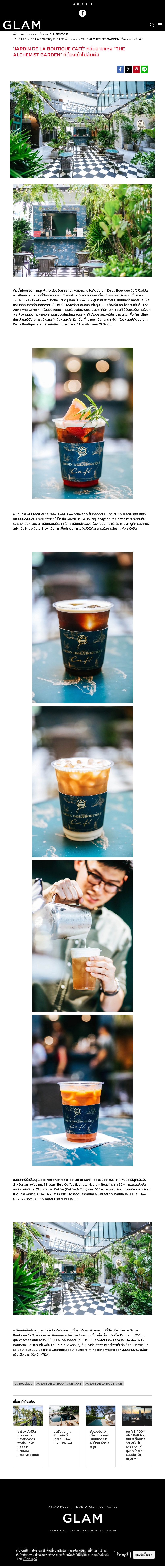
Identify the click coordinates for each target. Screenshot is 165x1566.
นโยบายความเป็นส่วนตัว (95, 1555)
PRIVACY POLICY (59, 1506)
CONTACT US (108, 1506)
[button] (151, 25)
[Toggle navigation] (159, 25)
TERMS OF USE (84, 1506)
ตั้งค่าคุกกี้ (122, 1555)
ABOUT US (81, 4)
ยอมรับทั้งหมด (143, 1555)
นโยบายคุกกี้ (30, 1559)
